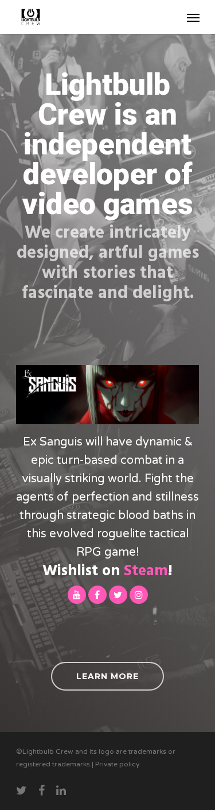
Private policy (117, 764)
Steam (146, 571)
